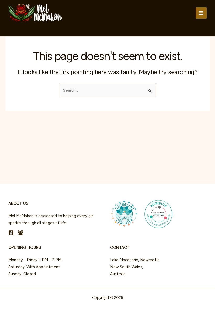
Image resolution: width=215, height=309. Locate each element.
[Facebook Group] (20, 232)
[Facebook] (11, 232)
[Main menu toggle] (201, 13)
